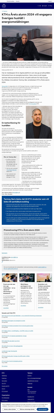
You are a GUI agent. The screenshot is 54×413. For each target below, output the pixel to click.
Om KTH (4, 383)
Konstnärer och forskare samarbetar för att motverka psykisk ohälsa (17, 325)
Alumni (3, 388)
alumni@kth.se (14, 257)
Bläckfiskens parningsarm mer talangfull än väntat (13, 320)
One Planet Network (11, 170)
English (45, 5)
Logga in (50, 1)
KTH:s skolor (5, 400)
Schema (29, 375)
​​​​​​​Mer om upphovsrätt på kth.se (11, 268)
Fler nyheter (4, 366)
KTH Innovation (32, 103)
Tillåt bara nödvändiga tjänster (27, 409)
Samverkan (4, 380)
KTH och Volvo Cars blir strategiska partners (12, 361)
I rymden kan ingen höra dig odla (9, 351)
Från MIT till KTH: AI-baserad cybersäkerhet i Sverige (14, 335)
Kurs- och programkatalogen (34, 378)
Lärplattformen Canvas (33, 380)
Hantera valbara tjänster (10, 409)
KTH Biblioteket (5, 397)
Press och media (31, 402)
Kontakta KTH (31, 396)
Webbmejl (30, 383)
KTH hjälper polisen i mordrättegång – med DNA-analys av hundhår (17, 330)
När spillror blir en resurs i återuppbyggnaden (12, 346)
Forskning (4, 378)
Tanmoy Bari (5, 86)
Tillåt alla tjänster (42, 409)
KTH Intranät (5, 391)
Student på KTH (5, 386)
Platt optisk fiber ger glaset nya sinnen (11, 340)
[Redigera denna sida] (2, 261)
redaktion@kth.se (42, 267)
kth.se (4, 1)
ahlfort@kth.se (16, 192)
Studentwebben (10, 1)
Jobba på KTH (31, 399)
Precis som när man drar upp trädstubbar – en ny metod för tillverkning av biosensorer (22, 315)
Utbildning (4, 375)
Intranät (17, 1)
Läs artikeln (6, 308)
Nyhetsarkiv (4, 253)
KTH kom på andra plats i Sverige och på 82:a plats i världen (16, 356)
